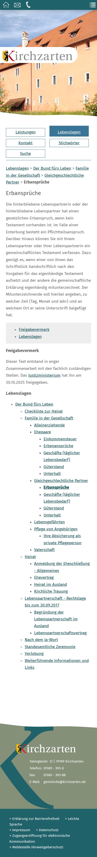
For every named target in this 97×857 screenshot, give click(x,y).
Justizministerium (44, 375)
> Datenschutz (47, 830)
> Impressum (19, 830)
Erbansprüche (56, 487)
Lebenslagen (69, 132)
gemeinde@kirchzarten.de (65, 782)
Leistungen (26, 132)
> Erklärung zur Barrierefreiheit (34, 819)
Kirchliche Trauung (51, 591)
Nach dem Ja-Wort (41, 639)
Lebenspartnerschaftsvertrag (60, 632)
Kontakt (25, 143)
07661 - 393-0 (54, 768)
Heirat (30, 556)
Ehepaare (42, 432)
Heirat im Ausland (50, 584)
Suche (25, 153)
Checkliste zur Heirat (44, 411)
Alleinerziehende (49, 425)
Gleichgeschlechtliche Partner (61, 480)
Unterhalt (52, 473)
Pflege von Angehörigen (55, 529)
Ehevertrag (44, 577)
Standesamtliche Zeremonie (50, 646)
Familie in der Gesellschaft (49, 418)
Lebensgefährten (49, 522)
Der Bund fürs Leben (52, 168)
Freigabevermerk (34, 329)
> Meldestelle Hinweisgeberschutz (36, 847)
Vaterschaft (44, 549)
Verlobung (34, 653)
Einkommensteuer (60, 439)
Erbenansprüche (58, 445)
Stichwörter (69, 143)
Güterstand (54, 466)
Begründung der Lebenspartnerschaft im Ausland (56, 619)
